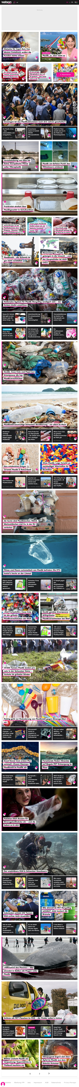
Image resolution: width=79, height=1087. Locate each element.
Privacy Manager (70, 1083)
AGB (46, 1083)
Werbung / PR (19, 1083)
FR (72, 2)
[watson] (7, 2)
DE (67, 2)
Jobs (29, 1083)
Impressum (38, 1083)
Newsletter (7, 1083)
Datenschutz (56, 1083)
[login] (3, 1084)
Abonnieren (66, 75)
